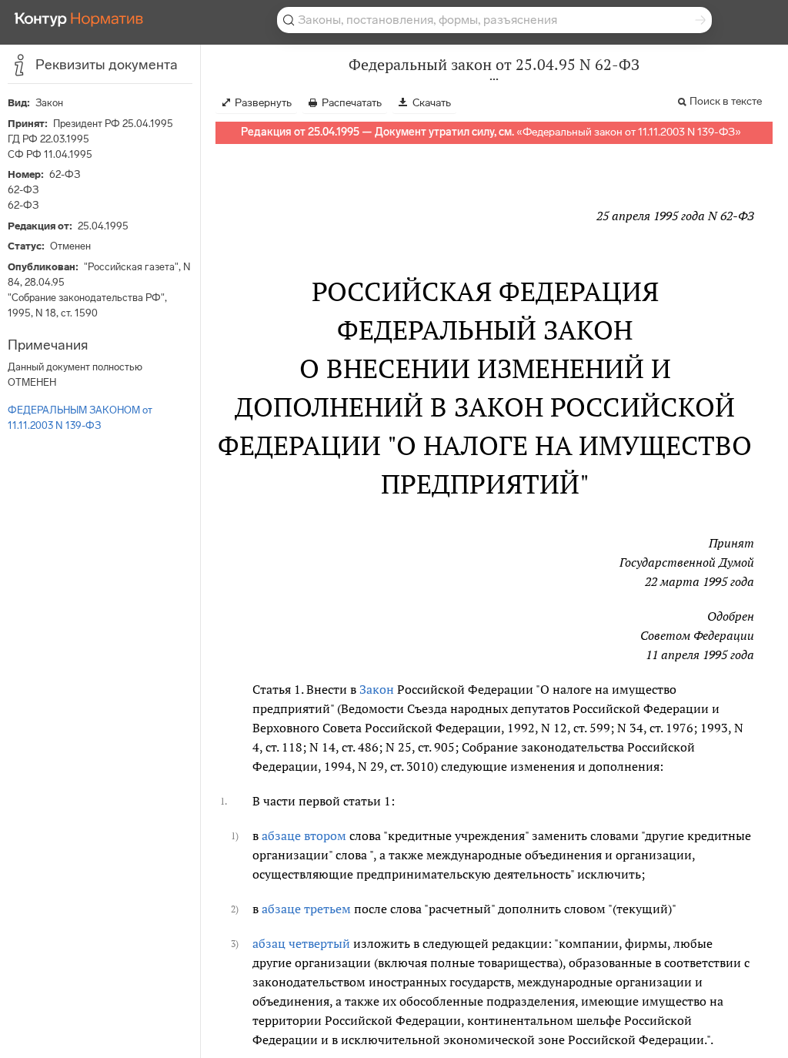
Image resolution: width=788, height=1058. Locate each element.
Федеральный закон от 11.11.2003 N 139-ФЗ (629, 132)
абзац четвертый (301, 943)
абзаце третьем (306, 908)
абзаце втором (304, 835)
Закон (376, 689)
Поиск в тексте (726, 101)
